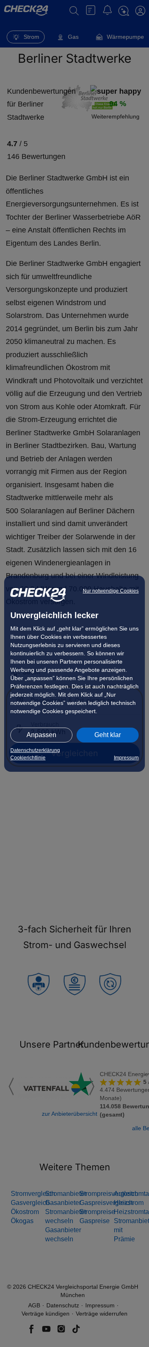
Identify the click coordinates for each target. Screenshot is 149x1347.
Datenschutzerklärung (35, 750)
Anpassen (41, 734)
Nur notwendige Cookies (111, 591)
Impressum (126, 758)
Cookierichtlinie (28, 758)
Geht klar (107, 734)
